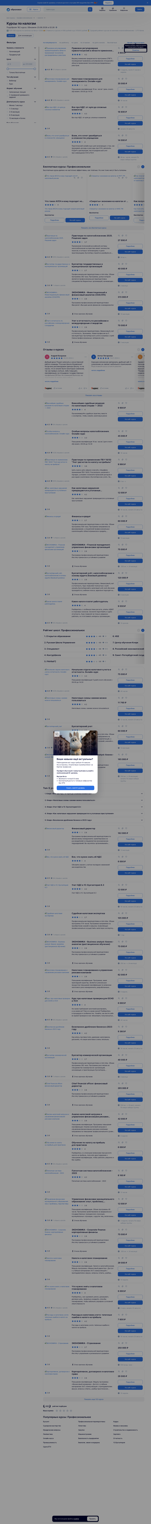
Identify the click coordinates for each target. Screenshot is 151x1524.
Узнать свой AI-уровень (75, 788)
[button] (94, 734)
